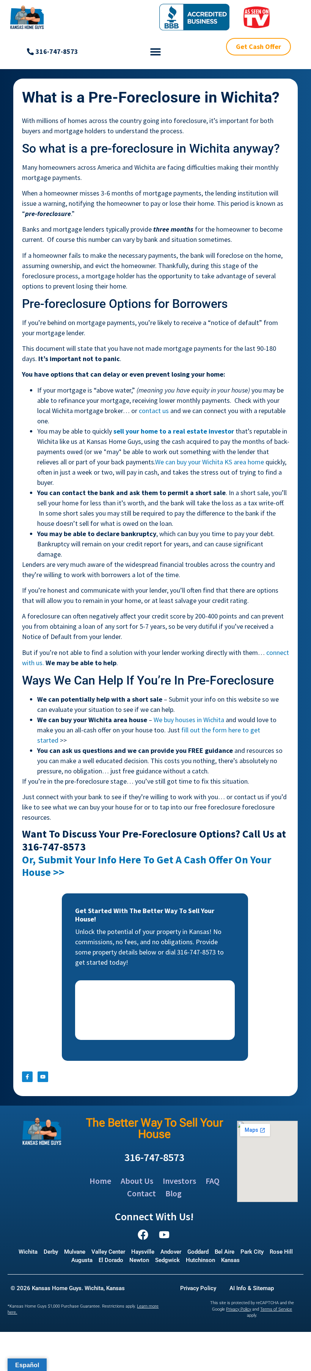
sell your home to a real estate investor (173, 431)
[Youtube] (43, 1076)
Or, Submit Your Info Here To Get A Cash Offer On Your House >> (146, 866)
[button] (155, 51)
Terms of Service (276, 1309)
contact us (154, 410)
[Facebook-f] (27, 1076)
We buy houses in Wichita (189, 719)
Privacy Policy (238, 1309)
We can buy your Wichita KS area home (209, 462)
